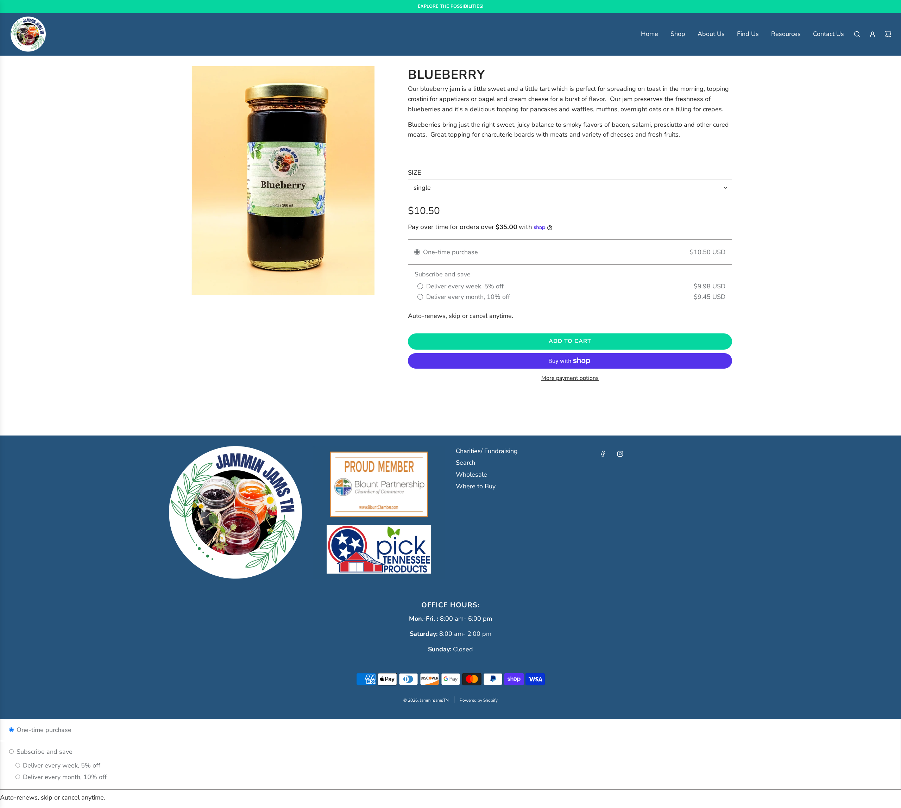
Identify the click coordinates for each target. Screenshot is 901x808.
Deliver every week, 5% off (60, 765)
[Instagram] (620, 454)
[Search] (857, 34)
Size (414, 172)
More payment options (570, 378)
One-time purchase (43, 730)
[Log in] (872, 34)
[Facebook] (603, 454)
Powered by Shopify (479, 700)
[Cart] (888, 34)
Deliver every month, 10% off (64, 777)
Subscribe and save (44, 751)
